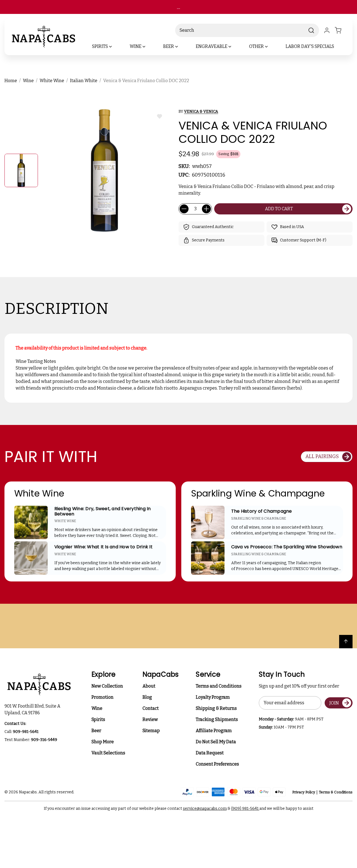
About (149, 686)
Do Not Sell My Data (216, 741)
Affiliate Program (214, 730)
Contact (151, 708)
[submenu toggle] (115, 46)
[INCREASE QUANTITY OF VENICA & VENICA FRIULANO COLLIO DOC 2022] (206, 208)
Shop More (102, 741)
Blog (147, 697)
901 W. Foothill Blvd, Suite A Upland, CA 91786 (33, 709)
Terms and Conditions (219, 686)
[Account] (327, 30)
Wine (96, 708)
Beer (96, 730)
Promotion (102, 697)
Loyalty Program (213, 697)
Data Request (210, 752)
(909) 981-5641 (245, 808)
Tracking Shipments (217, 719)
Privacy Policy (303, 792)
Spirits (98, 719)
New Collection (107, 686)
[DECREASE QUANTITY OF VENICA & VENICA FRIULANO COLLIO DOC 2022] (184, 208)
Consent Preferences (217, 764)
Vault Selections (108, 752)
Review (150, 719)
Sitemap (151, 730)
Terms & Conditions (336, 792)
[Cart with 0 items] (341, 30)
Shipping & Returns (216, 708)
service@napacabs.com (205, 808)
